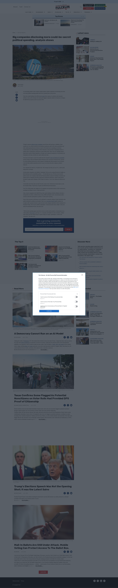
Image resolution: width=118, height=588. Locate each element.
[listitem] (59, 294)
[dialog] (59, 294)
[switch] (76, 297)
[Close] (82, 275)
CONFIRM (49, 311)
